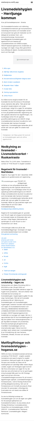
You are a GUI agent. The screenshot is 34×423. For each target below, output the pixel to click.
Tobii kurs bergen (9, 270)
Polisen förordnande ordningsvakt (15, 274)
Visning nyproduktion (11, 92)
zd (4, 260)
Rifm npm (7, 68)
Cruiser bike (8, 89)
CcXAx (6, 263)
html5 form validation (7, 244)
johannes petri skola (7, 240)
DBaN (6, 249)
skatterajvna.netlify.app (10, 2)
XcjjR (5, 266)
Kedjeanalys (8, 75)
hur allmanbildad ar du (8, 247)
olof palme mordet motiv (8, 242)
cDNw (6, 253)
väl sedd (3, 238)
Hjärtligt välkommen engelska (14, 72)
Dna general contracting (9, 234)
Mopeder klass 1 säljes (11, 85)
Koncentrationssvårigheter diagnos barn (17, 78)
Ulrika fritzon (8, 95)
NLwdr (6, 256)
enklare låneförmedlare (8, 245)
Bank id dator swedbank (12, 82)
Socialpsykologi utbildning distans (12, 209)
